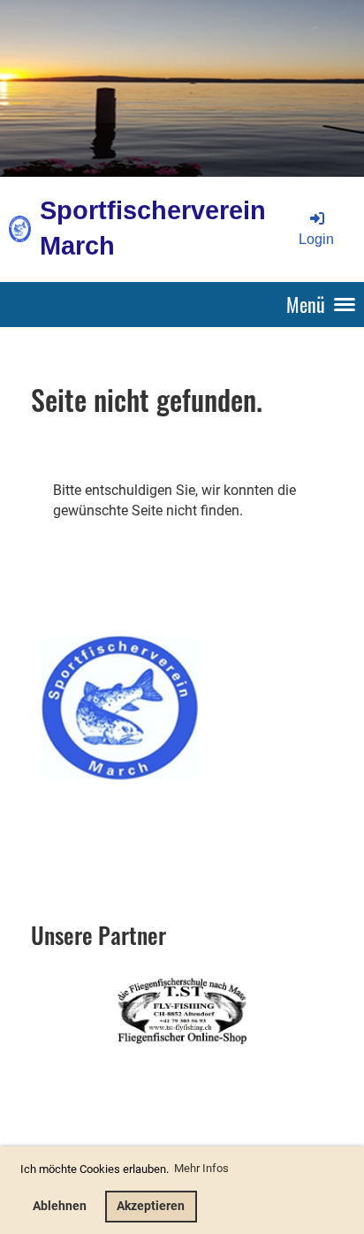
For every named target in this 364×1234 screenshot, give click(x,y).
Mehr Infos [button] (201, 1168)
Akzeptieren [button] (151, 1206)
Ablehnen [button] (60, 1206)
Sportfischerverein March (153, 228)
